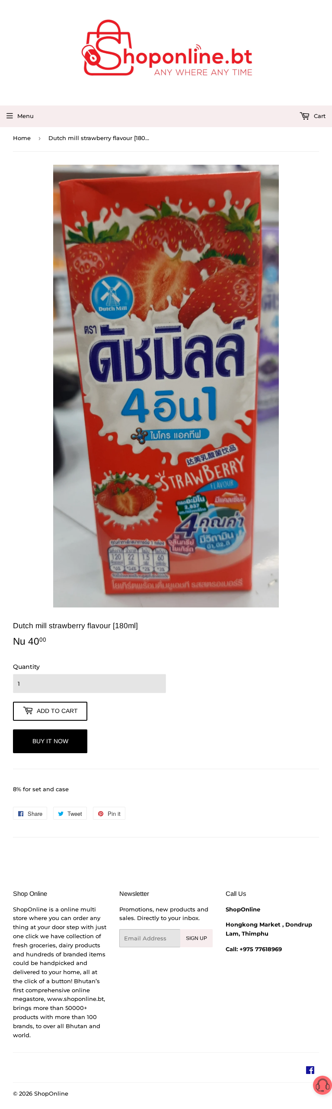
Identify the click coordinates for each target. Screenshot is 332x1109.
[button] (322, 1087)
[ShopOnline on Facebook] (310, 1071)
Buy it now (50, 741)
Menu (25, 115)
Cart (319, 115)
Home (22, 137)
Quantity (26, 667)
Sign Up (196, 938)
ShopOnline (51, 1093)
